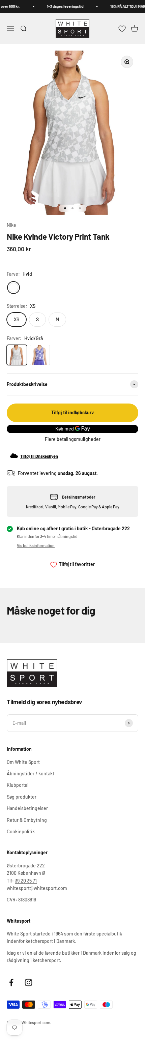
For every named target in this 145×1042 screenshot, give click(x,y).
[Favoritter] (122, 28)
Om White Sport (23, 762)
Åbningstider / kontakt (30, 773)
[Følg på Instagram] (28, 982)
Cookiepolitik (21, 831)
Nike (11, 225)
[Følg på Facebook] (11, 982)
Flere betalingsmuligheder (72, 439)
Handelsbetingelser (27, 808)
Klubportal (17, 785)
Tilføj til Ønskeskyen (39, 456)
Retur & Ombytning (27, 820)
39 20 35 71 (26, 881)
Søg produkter (21, 797)
